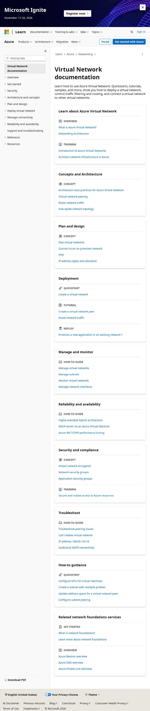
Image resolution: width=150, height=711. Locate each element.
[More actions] (142, 54)
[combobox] (25, 58)
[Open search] (132, 32)
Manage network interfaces (75, 386)
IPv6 (61, 254)
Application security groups (75, 478)
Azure (70, 54)
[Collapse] (45, 51)
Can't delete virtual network (75, 535)
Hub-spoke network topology (76, 209)
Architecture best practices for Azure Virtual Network (91, 190)
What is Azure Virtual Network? (77, 127)
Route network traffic (71, 202)
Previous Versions (34, 703)
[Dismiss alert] (143, 7)
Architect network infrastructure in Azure (84, 157)
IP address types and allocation (78, 261)
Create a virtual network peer (76, 311)
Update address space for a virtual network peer (88, 593)
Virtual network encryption (75, 466)
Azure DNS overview (71, 662)
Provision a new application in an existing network (89, 334)
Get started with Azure (129, 41)
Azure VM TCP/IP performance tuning (81, 432)
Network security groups (74, 472)
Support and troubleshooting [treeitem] (25, 130)
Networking (85, 54)
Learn (58, 54)
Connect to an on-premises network (80, 248)
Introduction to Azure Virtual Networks (82, 150)
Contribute (68, 703)
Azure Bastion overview (73, 656)
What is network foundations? (77, 633)
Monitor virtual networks (74, 380)
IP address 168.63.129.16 (74, 541)
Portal (105, 41)
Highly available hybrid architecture (81, 420)
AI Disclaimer (11, 703)
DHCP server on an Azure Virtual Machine (84, 426)
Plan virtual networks (71, 242)
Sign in (141, 31)
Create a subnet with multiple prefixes (82, 587)
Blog (52, 703)
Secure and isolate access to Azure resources (86, 495)
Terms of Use (11, 708)
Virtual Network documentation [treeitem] (17, 68)
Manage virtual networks (74, 368)
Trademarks (30, 708)
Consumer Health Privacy (110, 703)
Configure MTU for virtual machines (80, 581)
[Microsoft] (6, 32)
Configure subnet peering (74, 599)
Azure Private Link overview (75, 668)
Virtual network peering (73, 196)
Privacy (84, 703)
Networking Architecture (74, 133)
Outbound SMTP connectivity (76, 547)
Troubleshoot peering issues (76, 529)
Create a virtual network (73, 294)
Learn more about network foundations (83, 639)
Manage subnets (69, 374)
